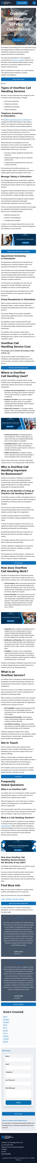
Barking (21, 899)
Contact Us (18, 776)
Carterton (6, 1039)
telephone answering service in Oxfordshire (17, 119)
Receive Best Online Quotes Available (18, 251)
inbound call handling (17, 60)
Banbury (5, 1041)
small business (5, 826)
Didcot (5, 1028)
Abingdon (15, 899)
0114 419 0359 (22, 3)
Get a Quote (17, 40)
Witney (5, 1025)
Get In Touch (18, 1114)
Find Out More (18, 563)
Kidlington (9, 899)
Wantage (6, 1036)
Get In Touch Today (18, 79)
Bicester (5, 1030)
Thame (5, 1033)
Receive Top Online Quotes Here (18, 367)
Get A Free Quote (18, 1004)
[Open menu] (34, 3)
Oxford (3, 899)
